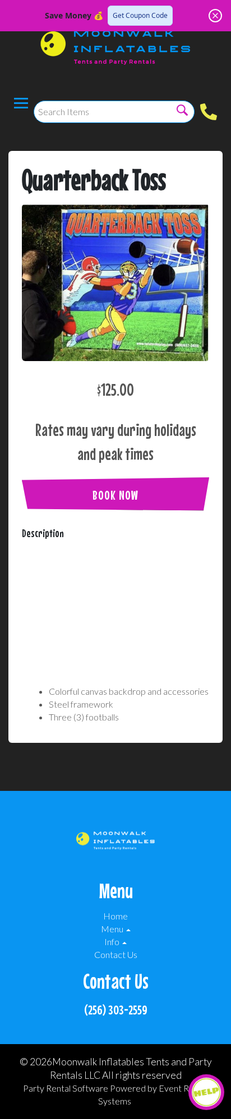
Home (115, 916)
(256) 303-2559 (115, 1009)
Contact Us (115, 954)
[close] (215, 15)
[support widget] (206, 1092)
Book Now (115, 494)
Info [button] (112, 941)
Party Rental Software (65, 1088)
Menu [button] (113, 928)
